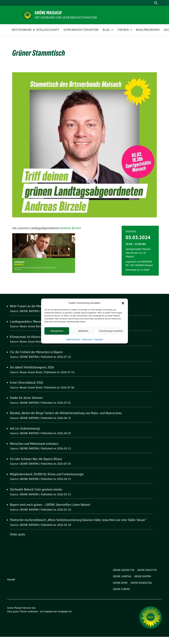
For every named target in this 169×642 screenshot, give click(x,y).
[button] (123, 303)
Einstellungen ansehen (111, 330)
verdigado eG (65, 611)
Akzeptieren (57, 330)
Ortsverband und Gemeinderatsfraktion (66, 17)
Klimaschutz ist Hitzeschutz (28, 337)
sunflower (33, 611)
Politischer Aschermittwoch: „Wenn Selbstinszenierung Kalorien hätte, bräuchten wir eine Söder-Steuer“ (78, 520)
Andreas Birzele (70, 228)
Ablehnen (83, 330)
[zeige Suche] (156, 3)
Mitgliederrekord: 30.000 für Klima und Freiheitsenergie (47, 474)
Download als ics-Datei (138, 269)
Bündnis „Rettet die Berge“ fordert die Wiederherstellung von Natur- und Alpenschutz (66, 413)
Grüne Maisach (48, 12)
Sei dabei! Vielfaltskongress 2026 (32, 367)
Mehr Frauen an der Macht (27, 306)
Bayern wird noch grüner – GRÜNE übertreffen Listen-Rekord (50, 505)
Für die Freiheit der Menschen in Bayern (36, 352)
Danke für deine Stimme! (26, 398)
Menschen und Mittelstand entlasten (34, 444)
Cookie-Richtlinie (73, 339)
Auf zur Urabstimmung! (25, 428)
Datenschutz (87, 339)
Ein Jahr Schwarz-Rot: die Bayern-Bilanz (36, 459)
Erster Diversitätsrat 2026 (26, 382)
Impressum (98, 339)
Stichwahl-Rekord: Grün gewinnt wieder (36, 489)
